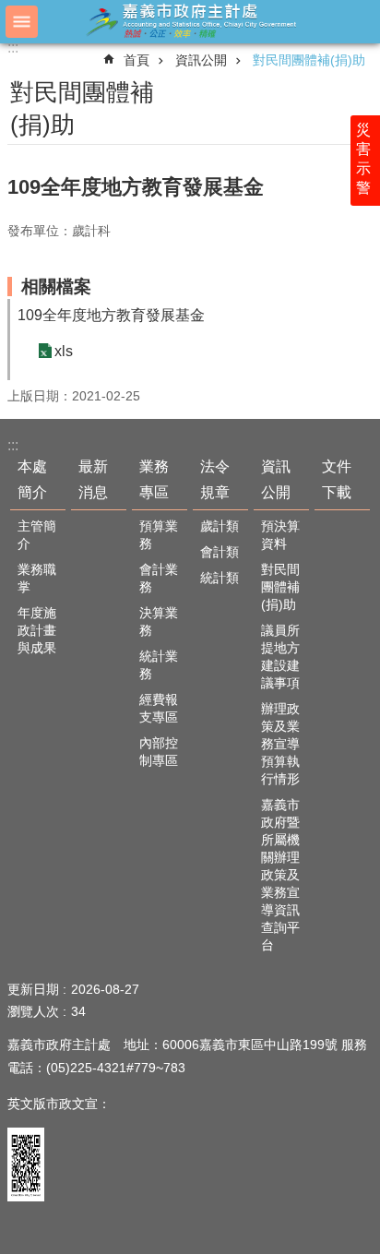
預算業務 (158, 535)
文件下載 (336, 479)
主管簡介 (37, 535)
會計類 (219, 551)
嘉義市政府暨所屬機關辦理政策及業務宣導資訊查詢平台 (280, 874)
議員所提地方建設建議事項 (280, 656)
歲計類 (219, 526)
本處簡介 (32, 479)
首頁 (136, 60)
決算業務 (158, 621)
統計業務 (158, 665)
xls (63, 351)
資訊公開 (201, 60)
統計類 (219, 577)
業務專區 (154, 479)
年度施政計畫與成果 (37, 630)
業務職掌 (37, 578)
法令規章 (215, 479)
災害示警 (363, 159)
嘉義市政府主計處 (190, 21)
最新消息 (93, 479)
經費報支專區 (158, 708)
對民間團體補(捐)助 (309, 60)
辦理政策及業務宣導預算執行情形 (280, 743)
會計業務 (158, 578)
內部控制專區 (158, 751)
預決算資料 (280, 535)
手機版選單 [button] (22, 22)
